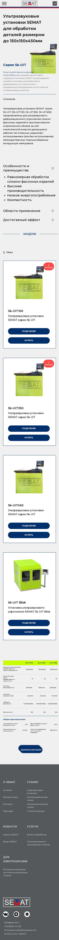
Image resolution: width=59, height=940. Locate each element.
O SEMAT (9, 782)
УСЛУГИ (32, 826)
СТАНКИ (32, 782)
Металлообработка (37, 834)
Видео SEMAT (10, 841)
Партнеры (8, 811)
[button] (6, 914)
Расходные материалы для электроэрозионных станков (15, 872)
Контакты (7, 804)
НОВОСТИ (10, 826)
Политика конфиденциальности (20, 930)
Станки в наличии (36, 811)
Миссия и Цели (10, 797)
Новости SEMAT (11, 834)
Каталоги (7, 790)
